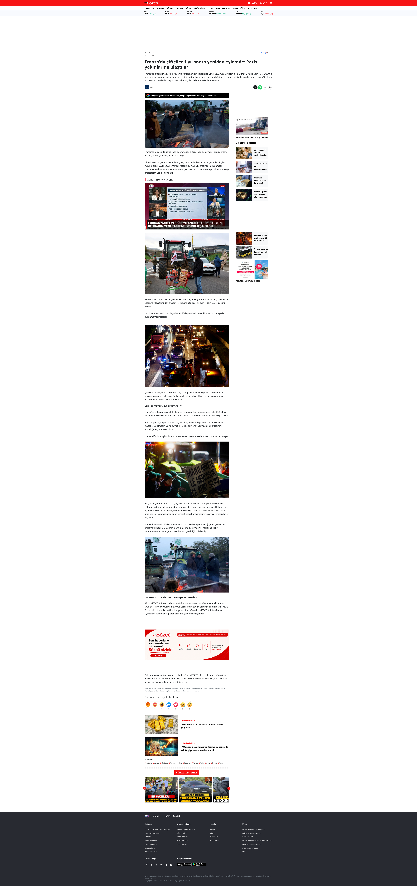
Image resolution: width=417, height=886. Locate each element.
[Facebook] (152, 865)
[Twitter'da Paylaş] (255, 87)
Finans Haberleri (151, 841)
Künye (212, 833)
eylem (156, 763)
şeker (208, 763)
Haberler (148, 824)
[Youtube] (161, 865)
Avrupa (172, 763)
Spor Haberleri (182, 837)
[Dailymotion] (166, 865)
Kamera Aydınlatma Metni (251, 844)
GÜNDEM (170, 8)
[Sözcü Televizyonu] (147, 816)
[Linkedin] (171, 865)
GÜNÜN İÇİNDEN (200, 8)
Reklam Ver (214, 837)
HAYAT (217, 8)
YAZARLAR (160, 8)
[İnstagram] (147, 865)
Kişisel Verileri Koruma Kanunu (253, 829)
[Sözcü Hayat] (166, 816)
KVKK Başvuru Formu (250, 848)
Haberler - (148, 53)
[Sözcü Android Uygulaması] (199, 864)
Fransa (195, 763)
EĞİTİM (242, 8)
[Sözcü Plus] (176, 816)
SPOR (211, 8)
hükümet (164, 763)
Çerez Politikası (247, 837)
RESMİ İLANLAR (254, 8)
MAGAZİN (226, 8)
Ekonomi (156, 53)
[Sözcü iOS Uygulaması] (184, 864)
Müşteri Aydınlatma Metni (251, 833)
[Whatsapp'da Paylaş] (260, 87)
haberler (187, 763)
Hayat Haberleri (150, 848)
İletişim (212, 829)
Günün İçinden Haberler (186, 829)
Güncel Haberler (184, 824)
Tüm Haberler (182, 844)
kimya (214, 763)
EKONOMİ (179, 8)
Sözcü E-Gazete (182, 841)
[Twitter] (156, 865)
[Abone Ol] (266, 53)
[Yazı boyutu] (270, 87)
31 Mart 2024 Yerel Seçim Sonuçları (157, 829)
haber (180, 763)
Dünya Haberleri (151, 852)
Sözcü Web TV (182, 833)
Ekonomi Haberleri (246, 142)
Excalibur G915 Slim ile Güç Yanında (252, 137)
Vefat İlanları (214, 841)
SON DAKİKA (149, 8)
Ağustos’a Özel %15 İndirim (248, 281)
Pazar (221, 763)
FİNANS (235, 8)
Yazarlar (148, 837)
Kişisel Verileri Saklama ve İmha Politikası (257, 841)
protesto (149, 763)
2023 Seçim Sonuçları (152, 833)
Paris (202, 763)
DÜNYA (188, 8)
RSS (243, 852)
